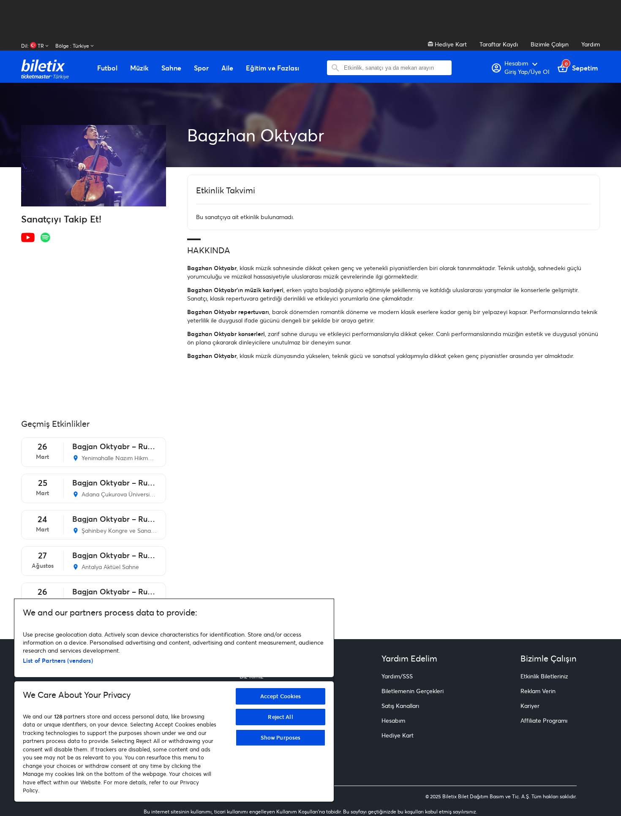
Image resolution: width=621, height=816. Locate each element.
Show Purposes (281, 737)
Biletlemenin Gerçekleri (412, 691)
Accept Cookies (280, 696)
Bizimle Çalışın (550, 44)
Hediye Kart (450, 44)
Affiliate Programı (543, 720)
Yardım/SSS (397, 676)
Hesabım (393, 720)
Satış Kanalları (400, 706)
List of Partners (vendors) (58, 660)
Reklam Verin (538, 691)
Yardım (590, 44)
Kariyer (529, 706)
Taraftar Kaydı (498, 44)
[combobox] (395, 68)
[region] (174, 700)
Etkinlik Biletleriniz (544, 676)
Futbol (107, 68)
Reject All (280, 717)
